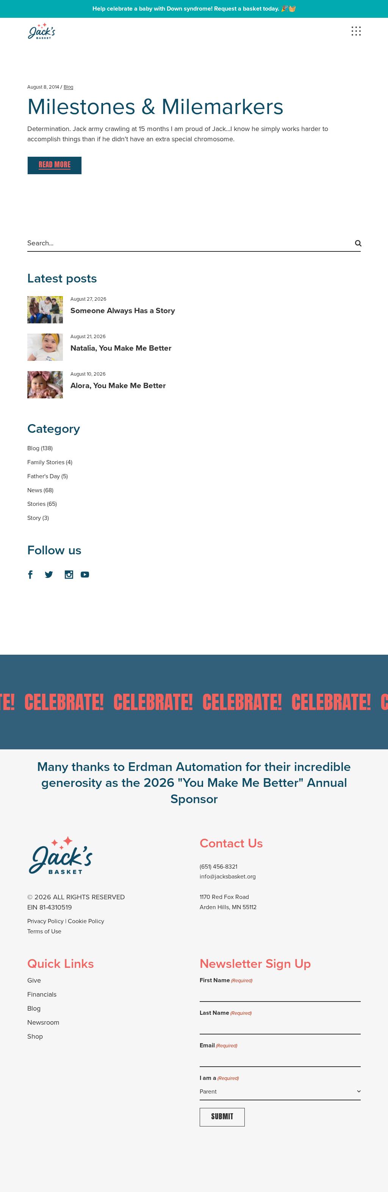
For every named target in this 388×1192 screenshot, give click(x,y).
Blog (68, 86)
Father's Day (43, 476)
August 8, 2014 (43, 86)
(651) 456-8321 (218, 866)
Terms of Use (44, 931)
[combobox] (280, 1092)
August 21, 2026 (88, 336)
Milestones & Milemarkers (155, 106)
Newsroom (43, 1022)
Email (218, 1045)
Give (34, 980)
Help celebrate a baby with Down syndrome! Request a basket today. (185, 8)
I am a (219, 1077)
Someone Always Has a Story (122, 310)
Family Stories (45, 462)
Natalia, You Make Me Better (121, 348)
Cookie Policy (86, 921)
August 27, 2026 (88, 298)
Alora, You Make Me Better (118, 385)
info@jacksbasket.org (228, 876)
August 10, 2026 (88, 373)
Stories (36, 503)
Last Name (226, 1012)
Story (34, 517)
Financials (41, 994)
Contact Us (231, 843)
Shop (35, 1036)
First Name (226, 980)
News (34, 490)
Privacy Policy (45, 921)
